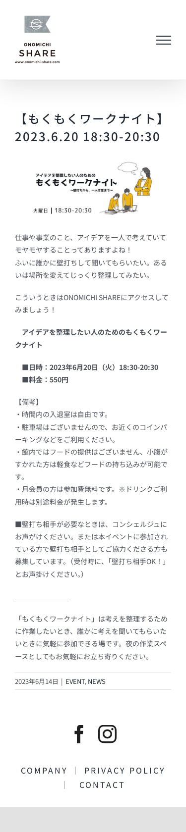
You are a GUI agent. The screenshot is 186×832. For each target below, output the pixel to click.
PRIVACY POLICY (129, 770)
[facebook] (79, 734)
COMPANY (46, 770)
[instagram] (107, 734)
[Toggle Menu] (163, 40)
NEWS (97, 681)
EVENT (74, 681)
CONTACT (97, 784)
